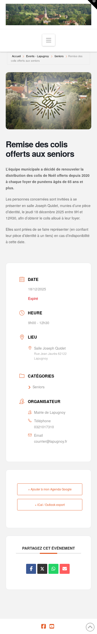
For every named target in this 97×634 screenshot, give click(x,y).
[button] (48, 40)
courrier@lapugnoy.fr (50, 441)
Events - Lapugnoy (37, 56)
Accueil (16, 56)
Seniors (59, 56)
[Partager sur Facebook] (31, 569)
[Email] (65, 569)
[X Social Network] (42, 569)
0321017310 (44, 426)
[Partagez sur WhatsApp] (53, 569)
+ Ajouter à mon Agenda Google (50, 489)
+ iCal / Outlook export (50, 504)
